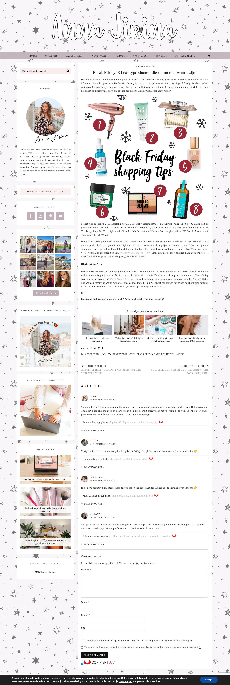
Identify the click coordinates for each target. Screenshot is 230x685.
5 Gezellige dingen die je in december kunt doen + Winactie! (179, 369)
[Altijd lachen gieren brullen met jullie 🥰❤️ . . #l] (28, 279)
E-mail (85, 614)
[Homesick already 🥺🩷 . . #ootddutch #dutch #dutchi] (28, 244)
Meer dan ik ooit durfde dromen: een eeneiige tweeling (142, 536)
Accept (208, 679)
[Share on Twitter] (95, 348)
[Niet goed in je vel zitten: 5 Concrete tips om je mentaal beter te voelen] (97, 325)
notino (180, 354)
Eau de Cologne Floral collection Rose (132, 495)
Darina (95, 440)
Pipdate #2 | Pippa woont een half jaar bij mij (133, 422)
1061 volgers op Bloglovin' (46, 191)
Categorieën (74, 55)
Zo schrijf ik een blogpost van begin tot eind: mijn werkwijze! (111, 369)
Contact (161, 55)
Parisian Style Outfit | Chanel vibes (129, 458)
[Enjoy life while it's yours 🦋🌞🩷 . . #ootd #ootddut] (45, 244)
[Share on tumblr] (102, 348)
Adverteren (100, 55)
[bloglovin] (209, 55)
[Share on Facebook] (91, 348)
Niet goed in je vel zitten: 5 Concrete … (97, 339)
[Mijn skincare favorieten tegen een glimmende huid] (160, 325)
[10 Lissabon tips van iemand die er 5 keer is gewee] (45, 279)
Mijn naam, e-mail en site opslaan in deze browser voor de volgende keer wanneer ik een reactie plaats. (141, 640)
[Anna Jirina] (115, 26)
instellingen (125, 681)
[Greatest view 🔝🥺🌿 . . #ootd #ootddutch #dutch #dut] (63, 244)
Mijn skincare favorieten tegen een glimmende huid (161, 339)
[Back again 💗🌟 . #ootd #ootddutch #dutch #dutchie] (28, 262)
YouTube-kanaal (55, 167)
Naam (85, 602)
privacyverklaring (72, 681)
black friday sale (148, 354)
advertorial (93, 354)
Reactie (86, 569)
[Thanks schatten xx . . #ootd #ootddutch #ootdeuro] (63, 279)
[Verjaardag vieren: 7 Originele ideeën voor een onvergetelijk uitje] (129, 325)
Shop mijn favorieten (132, 55)
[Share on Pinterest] (99, 348)
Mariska (96, 477)
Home (33, 55)
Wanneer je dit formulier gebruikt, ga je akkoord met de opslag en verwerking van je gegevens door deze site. (142, 646)
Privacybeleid (185, 55)
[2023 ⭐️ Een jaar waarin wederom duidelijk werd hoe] (63, 262)
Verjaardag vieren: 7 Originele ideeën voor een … (129, 339)
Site (83, 627)
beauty (106, 354)
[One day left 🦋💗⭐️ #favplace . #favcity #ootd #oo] (45, 262)
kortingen (167, 354)
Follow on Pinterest (47, 571)
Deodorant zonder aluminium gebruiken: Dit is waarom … (192, 339)
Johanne (96, 513)
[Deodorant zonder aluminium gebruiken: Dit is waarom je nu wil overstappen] (192, 325)
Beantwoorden (94, 430)
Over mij (51, 55)
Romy (94, 396)
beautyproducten (124, 354)
